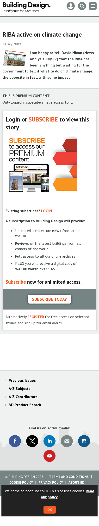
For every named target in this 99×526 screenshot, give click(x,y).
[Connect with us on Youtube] (49, 456)
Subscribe (16, 282)
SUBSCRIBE (43, 119)
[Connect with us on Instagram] (84, 441)
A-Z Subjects (20, 388)
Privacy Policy (50, 482)
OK (49, 510)
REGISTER (35, 316)
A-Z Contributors (23, 396)
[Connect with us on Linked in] (49, 441)
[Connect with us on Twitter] (32, 441)
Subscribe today (49, 299)
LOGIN (46, 210)
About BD (76, 482)
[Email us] (67, 441)
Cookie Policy (21, 482)
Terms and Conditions (69, 477)
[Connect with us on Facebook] (15, 441)
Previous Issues (22, 380)
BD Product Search (25, 404)
